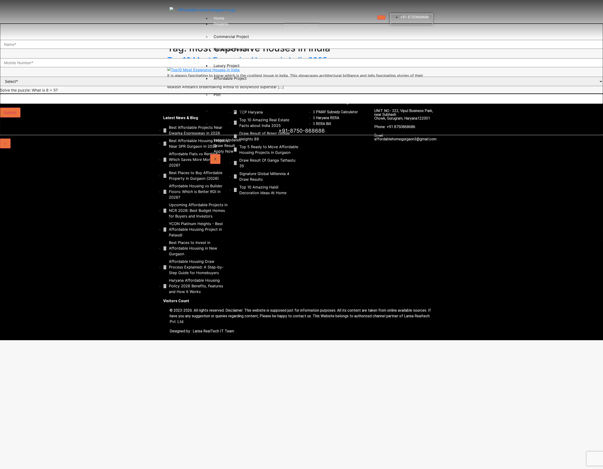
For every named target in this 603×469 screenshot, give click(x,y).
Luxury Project (227, 65)
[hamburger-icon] (381, 17)
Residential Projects (231, 49)
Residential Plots (228, 111)
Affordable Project (230, 78)
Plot (217, 94)
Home (219, 18)
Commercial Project (231, 36)
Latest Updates (227, 140)
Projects (221, 23)
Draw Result (224, 145)
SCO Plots (223, 123)
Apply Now (223, 151)
